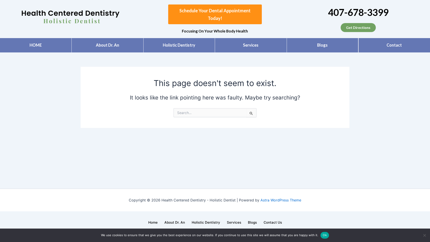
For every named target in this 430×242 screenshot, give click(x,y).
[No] (424, 235)
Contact (394, 45)
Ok (325, 235)
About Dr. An (107, 45)
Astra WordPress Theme (280, 200)
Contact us (273, 222)
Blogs (322, 45)
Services (250, 45)
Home (153, 222)
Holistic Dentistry (179, 45)
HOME (36, 45)
